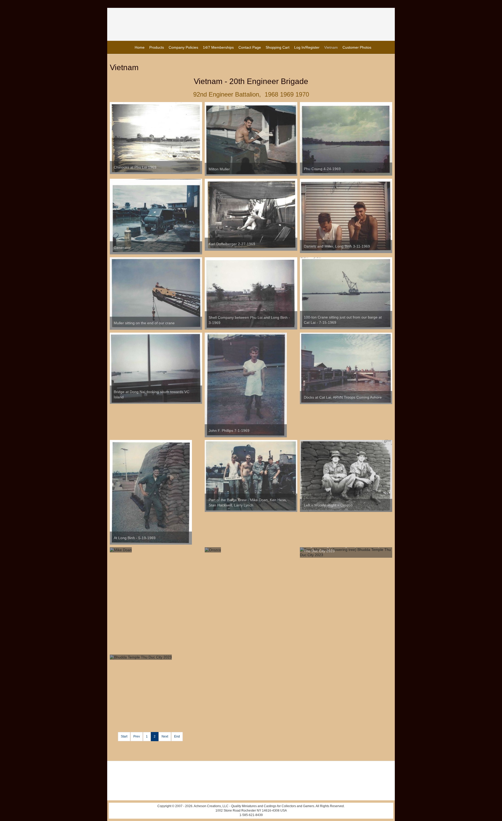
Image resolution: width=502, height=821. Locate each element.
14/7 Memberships (218, 47)
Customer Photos (357, 47)
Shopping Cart (277, 47)
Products (156, 47)
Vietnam (331, 47)
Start (124, 736)
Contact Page (249, 47)
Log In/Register (307, 47)
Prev (136, 736)
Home (140, 47)
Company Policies (183, 47)
